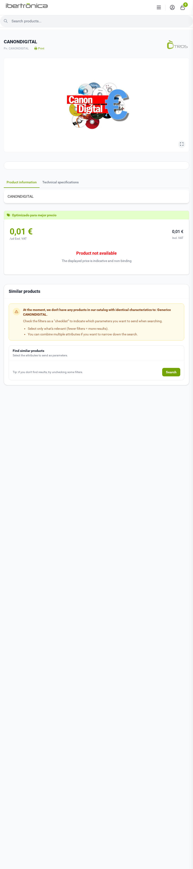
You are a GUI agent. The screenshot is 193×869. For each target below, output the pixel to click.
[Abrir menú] (159, 7)
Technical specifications (60, 182)
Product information (22, 182)
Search (171, 372)
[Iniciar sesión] (172, 7)
